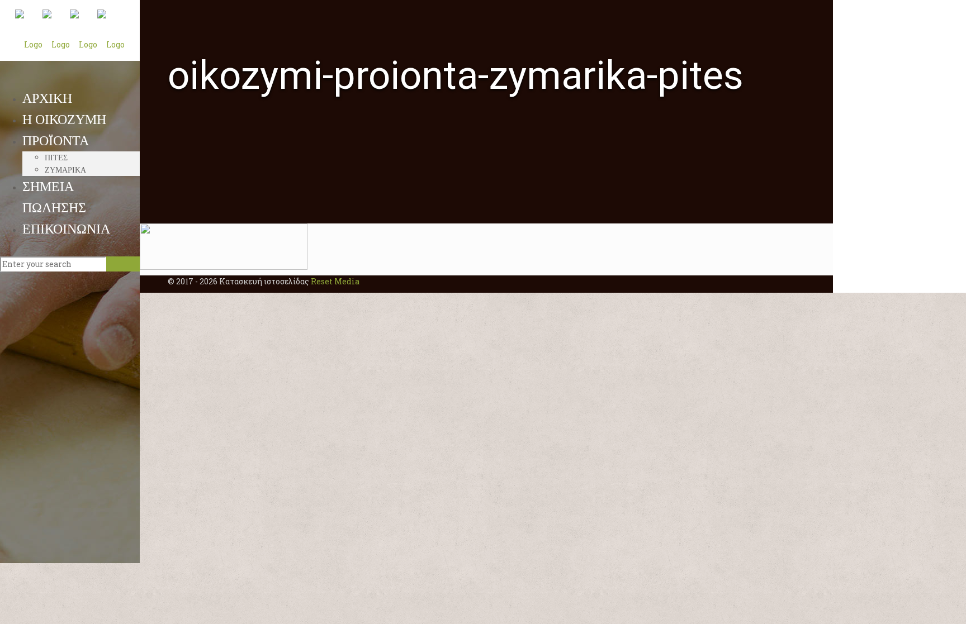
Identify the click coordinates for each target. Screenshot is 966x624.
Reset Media (335, 281)
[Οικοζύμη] (70, 43)
